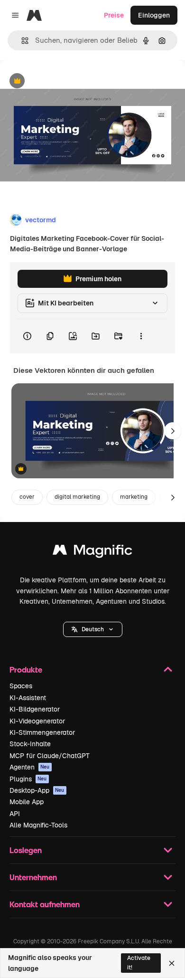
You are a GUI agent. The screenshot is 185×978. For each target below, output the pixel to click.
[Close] (171, 963)
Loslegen (25, 850)
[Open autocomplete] (21, 40)
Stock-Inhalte (30, 744)
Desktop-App (37, 790)
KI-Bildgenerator (34, 709)
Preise (114, 15)
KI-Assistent (27, 697)
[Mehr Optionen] (140, 336)
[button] (92, 629)
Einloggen (154, 15)
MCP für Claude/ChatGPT (49, 755)
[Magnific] (92, 552)
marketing (134, 497)
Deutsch (93, 629)
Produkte (25, 669)
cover (27, 497)
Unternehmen (33, 877)
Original (60, 81)
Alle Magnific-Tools (38, 825)
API (14, 813)
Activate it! (138, 962)
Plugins (28, 779)
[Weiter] (172, 430)
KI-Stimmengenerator (42, 732)
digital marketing (77, 497)
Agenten (29, 767)
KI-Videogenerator (37, 721)
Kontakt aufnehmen (44, 904)
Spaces (20, 686)
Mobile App (26, 802)
